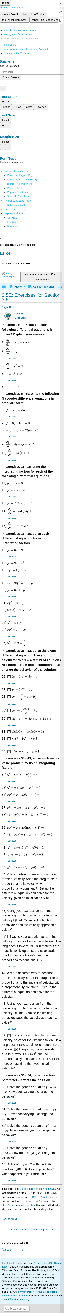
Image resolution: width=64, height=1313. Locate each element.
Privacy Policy (26, 1291)
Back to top (8, 1219)
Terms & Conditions (46, 1291)
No (21, 1249)
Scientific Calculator (18, 196)
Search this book (9, 65)
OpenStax (20, 313)
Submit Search (10, 77)
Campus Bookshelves (45, 286)
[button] (12, 221)
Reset (5, 101)
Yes (9, 1249)
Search (7, 1309)
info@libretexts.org (18, 1299)
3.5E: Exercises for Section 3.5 (38, 1188)
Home (18, 286)
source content (27, 1205)
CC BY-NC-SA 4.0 (38, 1196)
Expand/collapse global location (60, 285)
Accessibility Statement (15, 1295)
